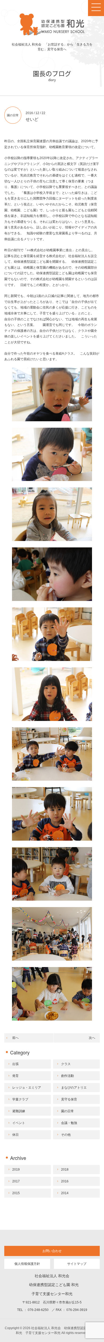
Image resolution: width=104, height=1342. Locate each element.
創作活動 (67, 1076)
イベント (18, 1123)
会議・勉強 (69, 1123)
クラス (66, 1064)
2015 (16, 1193)
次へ (92, 1038)
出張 (15, 1064)
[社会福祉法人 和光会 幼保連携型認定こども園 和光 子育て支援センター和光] (52, 34)
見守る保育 (69, 1099)
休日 (15, 1135)
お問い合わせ (52, 1251)
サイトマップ (76, 1264)
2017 (16, 1181)
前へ (15, 1038)
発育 (15, 1076)
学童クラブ (20, 1099)
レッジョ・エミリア (26, 1087)
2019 (16, 1169)
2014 (65, 1193)
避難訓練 (18, 1111)
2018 (65, 1169)
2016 (65, 1181)
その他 (66, 1135)
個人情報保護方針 (27, 1264)
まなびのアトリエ (74, 1087)
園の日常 (13, 115)
